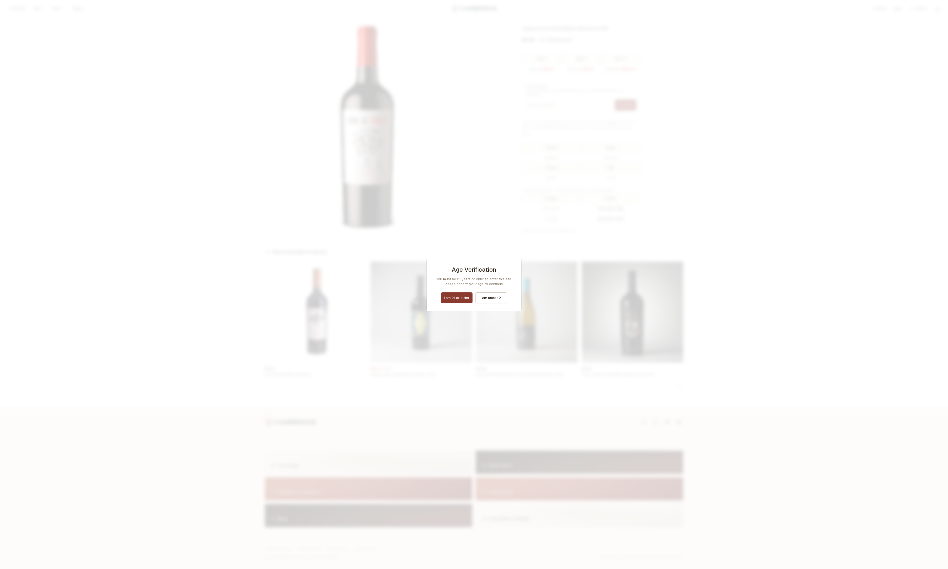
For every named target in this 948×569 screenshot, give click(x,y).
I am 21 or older (457, 298)
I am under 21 (491, 298)
